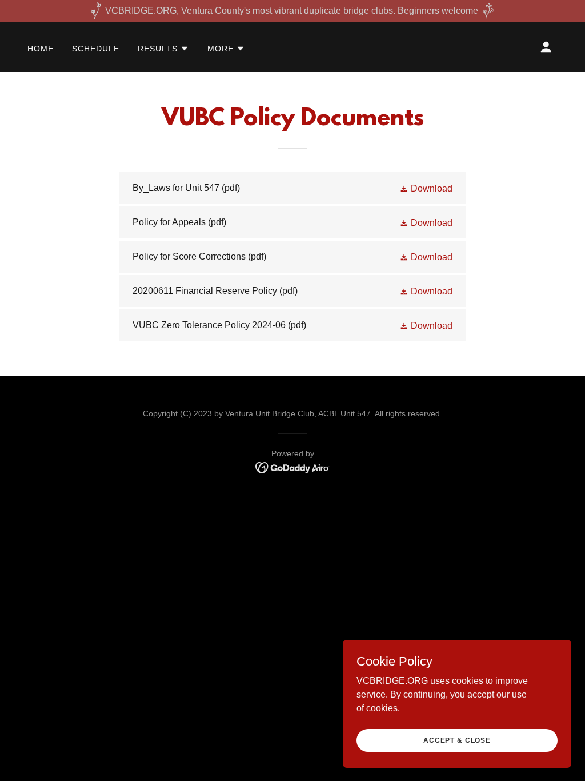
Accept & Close (457, 740)
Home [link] (40, 48)
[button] (163, 48)
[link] (292, 188)
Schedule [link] (95, 48)
